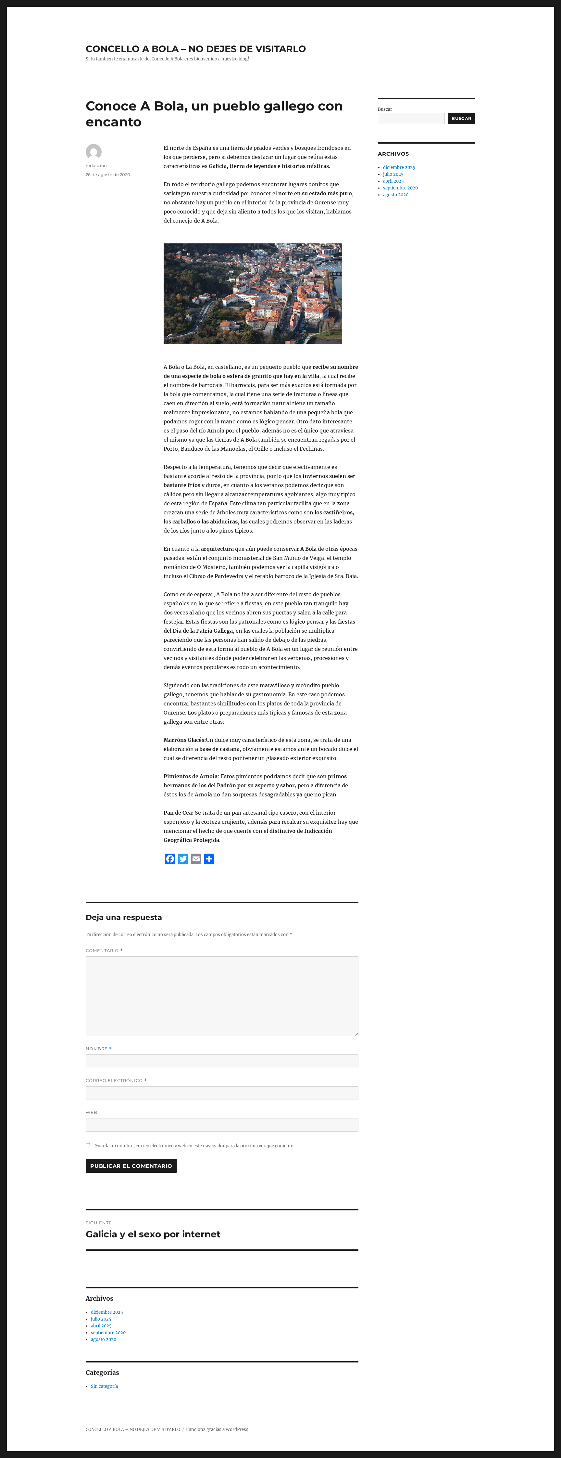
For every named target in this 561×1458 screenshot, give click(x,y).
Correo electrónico (116, 1080)
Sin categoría (104, 1386)
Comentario (104, 950)
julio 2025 (101, 1319)
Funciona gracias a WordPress (217, 1429)
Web (91, 1112)
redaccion (96, 165)
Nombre (99, 1049)
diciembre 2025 (107, 1312)
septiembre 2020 (108, 1332)
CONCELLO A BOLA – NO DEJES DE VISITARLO (196, 48)
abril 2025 (101, 1326)
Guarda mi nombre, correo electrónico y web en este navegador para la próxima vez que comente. (194, 1146)
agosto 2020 (103, 1339)
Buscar (385, 109)
